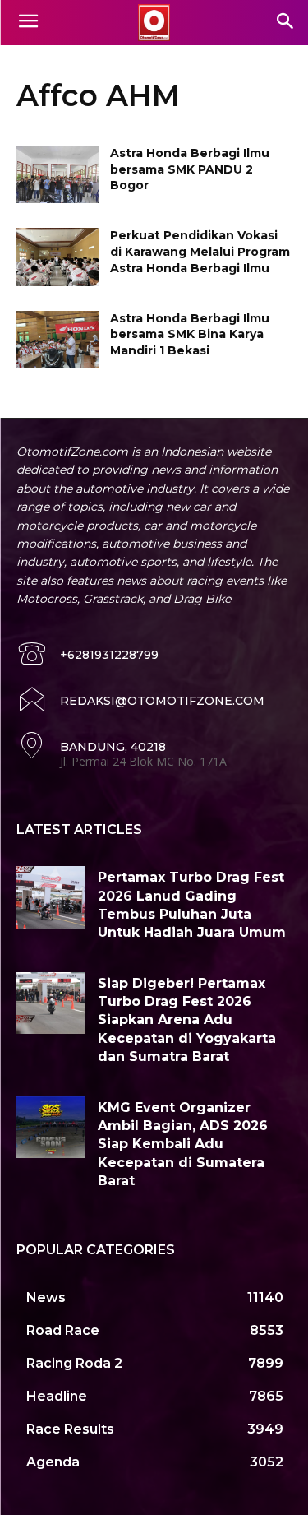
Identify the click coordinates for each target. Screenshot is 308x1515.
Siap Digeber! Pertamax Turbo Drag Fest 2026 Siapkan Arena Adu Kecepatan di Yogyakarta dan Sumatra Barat (187, 1020)
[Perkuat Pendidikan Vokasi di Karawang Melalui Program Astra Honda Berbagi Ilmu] (57, 256)
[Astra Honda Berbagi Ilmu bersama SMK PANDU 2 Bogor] (57, 174)
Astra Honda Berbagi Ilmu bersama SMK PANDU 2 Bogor (189, 169)
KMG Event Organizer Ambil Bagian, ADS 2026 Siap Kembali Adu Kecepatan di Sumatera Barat (183, 1144)
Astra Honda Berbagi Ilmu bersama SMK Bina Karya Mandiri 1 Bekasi (189, 334)
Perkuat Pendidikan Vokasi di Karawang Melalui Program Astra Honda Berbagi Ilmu (200, 251)
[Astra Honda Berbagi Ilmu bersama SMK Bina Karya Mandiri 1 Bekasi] (57, 339)
